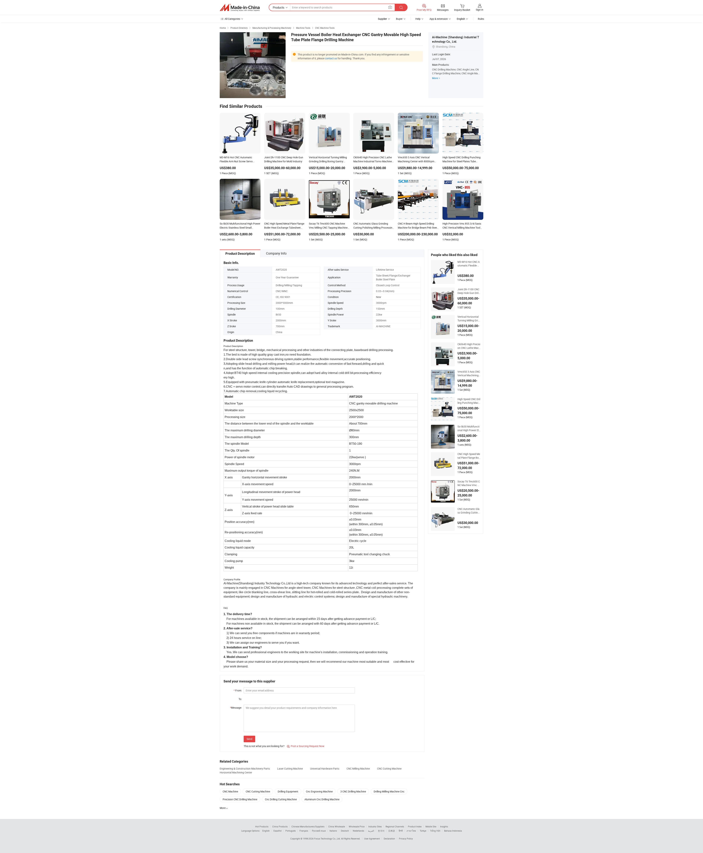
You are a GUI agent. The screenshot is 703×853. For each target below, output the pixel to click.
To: (240, 699)
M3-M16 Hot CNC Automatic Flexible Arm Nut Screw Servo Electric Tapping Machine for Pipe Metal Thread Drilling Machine (468, 263)
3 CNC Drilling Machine (353, 791)
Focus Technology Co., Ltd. (327, 838)
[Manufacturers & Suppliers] (240, 7)
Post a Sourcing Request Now (305, 746)
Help (418, 18)
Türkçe (423, 830)
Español (278, 830)
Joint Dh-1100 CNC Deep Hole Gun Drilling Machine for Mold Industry (468, 291)
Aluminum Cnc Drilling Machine (321, 799)
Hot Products (261, 826)
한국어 (381, 830)
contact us (331, 58)
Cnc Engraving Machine (319, 791)
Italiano (333, 830)
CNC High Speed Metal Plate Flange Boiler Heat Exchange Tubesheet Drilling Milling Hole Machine (468, 456)
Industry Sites (375, 826)
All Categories (232, 18)
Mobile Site (430, 826)
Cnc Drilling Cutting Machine (281, 799)
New (378, 297)
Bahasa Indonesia (453, 830)
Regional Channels (395, 826)
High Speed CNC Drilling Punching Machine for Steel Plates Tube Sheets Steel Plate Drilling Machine (468, 401)
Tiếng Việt (435, 830)
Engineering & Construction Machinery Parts (245, 768)
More (435, 78)
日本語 (391, 830)
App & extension (438, 18)
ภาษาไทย (411, 830)
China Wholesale (336, 826)
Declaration (389, 838)
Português (290, 830)
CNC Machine (230, 791)
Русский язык (319, 830)
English (266, 830)
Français (304, 830)
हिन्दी (401, 830)
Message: (236, 707)
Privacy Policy (406, 838)
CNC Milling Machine (358, 768)
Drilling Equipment (288, 791)
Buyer (399, 18)
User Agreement (372, 838)
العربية (371, 830)
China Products (280, 826)
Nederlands (358, 830)
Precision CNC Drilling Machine (240, 799)
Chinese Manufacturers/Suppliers (307, 826)
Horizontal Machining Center (236, 772)
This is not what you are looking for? (264, 746)
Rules (481, 18)
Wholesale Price (356, 826)
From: (238, 690)
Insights (444, 826)
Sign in (479, 9)
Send (249, 739)
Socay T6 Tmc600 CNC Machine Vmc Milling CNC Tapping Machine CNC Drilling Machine (468, 483)
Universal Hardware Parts (324, 768)
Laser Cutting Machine (290, 768)
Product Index (415, 826)
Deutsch (345, 830)
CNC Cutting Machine (389, 768)
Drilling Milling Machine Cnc (389, 791)
